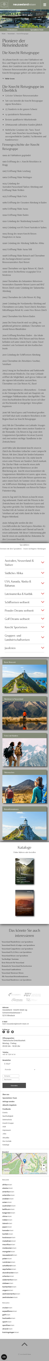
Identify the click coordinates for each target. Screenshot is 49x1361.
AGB (4, 1127)
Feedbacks (6, 1109)
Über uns (5, 1094)
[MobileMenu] (45, 4)
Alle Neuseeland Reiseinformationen (15, 976)
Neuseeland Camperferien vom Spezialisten (17, 948)
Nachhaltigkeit (7, 1116)
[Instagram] (8, 1032)
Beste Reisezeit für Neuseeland (13, 962)
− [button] (44, 1168)
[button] (24, 78)
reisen (24, 4)
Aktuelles (5, 1138)
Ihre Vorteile (6, 1141)
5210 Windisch (8, 1015)
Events (4, 1113)
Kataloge (5, 1145)
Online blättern (24, 878)
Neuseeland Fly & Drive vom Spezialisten (17, 952)
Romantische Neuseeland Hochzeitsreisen (17, 966)
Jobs (4, 1134)
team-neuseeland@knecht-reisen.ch (15, 1024)
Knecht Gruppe (8, 1123)
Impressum (6, 1130)
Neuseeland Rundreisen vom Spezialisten (16, 979)
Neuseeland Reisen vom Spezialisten (15, 955)
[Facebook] (3, 1032)
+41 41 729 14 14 (8, 1054)
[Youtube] (12, 1032)
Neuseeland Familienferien (11, 969)
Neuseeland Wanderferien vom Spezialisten (17, 941)
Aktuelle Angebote (9, 1105)
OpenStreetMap (34, 1173)
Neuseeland (11, 34)
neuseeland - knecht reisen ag (14, 1010)
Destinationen (12, 29)
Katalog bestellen (24, 864)
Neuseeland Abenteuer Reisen (12, 973)
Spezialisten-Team (36, 29)
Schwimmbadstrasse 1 (12, 1013)
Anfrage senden (8, 1101)
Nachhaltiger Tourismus (10, 959)
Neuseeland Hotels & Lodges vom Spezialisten (18, 945)
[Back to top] (24, 1344)
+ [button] (44, 1165)
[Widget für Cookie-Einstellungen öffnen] (4, 1357)
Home (3, 34)
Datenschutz (7, 1120)
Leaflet (26, 1173)
